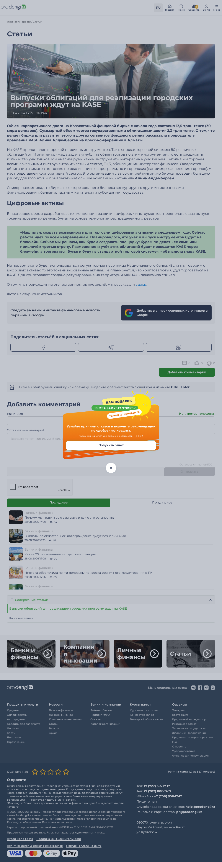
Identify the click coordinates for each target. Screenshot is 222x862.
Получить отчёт (111, 445)
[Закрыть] (111, 468)
